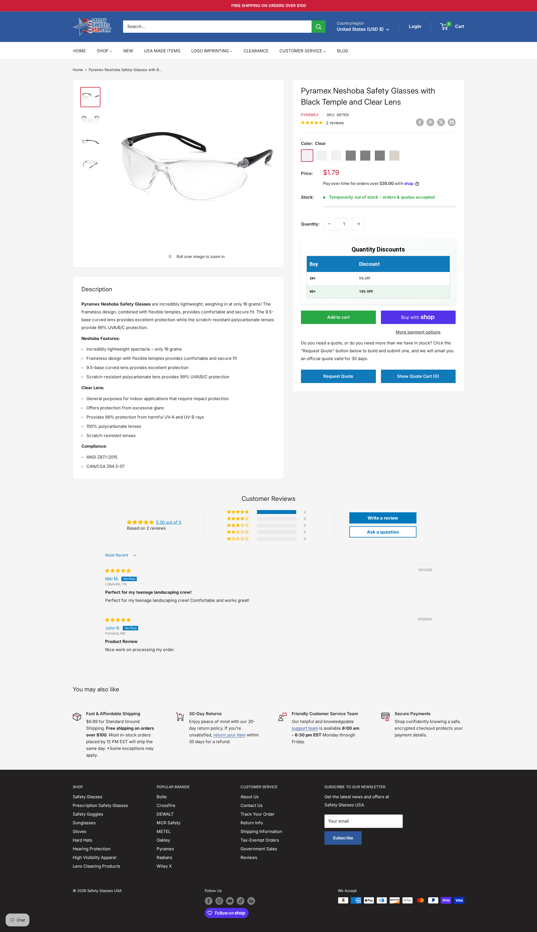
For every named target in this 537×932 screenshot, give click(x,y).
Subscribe (343, 838)
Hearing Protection (91, 848)
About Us (250, 796)
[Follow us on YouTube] (230, 901)
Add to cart (338, 317)
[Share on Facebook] (420, 122)
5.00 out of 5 (168, 522)
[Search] (319, 26)
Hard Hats (82, 840)
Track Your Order (258, 814)
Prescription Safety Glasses (100, 805)
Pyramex (310, 114)
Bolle (162, 796)
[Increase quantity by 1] (359, 224)
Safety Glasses (87, 796)
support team (305, 728)
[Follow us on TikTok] (240, 901)
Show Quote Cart (418, 376)
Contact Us (252, 805)
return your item (229, 735)
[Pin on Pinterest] (430, 122)
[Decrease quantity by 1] (329, 224)
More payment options (418, 332)
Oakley (163, 840)
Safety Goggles (88, 814)
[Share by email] (452, 122)
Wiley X (164, 866)
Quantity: (310, 223)
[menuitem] (79, 51)
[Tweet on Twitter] (441, 122)
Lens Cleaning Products (96, 866)
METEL (164, 831)
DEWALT (165, 814)
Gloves (79, 831)
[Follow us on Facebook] (209, 901)
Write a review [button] (383, 518)
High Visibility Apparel (94, 857)
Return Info (252, 822)
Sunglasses (84, 822)
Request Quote (338, 376)
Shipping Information (261, 831)
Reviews (249, 857)
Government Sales (259, 848)
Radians (164, 857)
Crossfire (166, 805)
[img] (118, 570)
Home (78, 69)
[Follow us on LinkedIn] (251, 901)
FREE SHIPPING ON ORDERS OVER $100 (268, 5)
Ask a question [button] (383, 532)
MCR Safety (168, 822)
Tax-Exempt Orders (260, 840)
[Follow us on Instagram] (219, 901)
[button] (238, 512)
